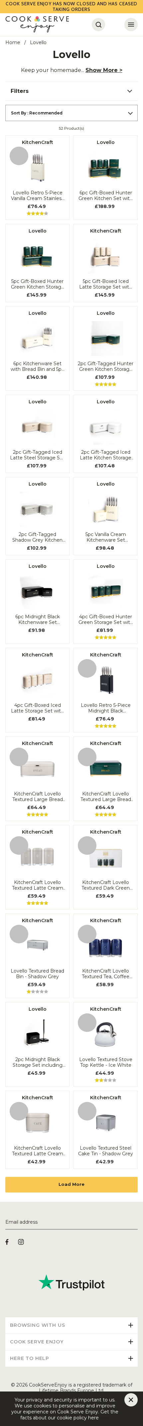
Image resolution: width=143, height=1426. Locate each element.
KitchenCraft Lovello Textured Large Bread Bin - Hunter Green (105, 796)
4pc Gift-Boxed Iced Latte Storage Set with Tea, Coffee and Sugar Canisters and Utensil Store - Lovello (37, 708)
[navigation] (71, 91)
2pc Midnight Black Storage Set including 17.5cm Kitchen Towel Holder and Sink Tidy (38, 1062)
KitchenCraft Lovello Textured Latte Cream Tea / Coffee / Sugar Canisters (37, 885)
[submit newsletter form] (135, 1222)
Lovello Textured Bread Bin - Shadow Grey (37, 974)
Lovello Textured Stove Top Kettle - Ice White (105, 1062)
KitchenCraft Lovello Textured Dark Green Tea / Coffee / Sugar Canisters (105, 885)
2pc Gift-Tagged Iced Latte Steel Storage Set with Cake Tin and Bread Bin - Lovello (37, 455)
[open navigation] (131, 24)
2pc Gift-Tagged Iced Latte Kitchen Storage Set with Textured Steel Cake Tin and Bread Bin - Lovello (105, 455)
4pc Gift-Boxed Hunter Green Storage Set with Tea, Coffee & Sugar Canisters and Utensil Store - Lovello (105, 619)
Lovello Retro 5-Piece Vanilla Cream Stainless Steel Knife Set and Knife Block (37, 195)
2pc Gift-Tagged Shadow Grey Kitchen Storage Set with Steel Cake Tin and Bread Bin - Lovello (38, 537)
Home (12, 42)
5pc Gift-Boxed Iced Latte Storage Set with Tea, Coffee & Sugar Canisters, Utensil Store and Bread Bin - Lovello (106, 284)
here (104, 1418)
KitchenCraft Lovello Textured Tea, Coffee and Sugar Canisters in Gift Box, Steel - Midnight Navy (105, 974)
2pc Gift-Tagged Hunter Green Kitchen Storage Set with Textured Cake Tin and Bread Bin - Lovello (105, 366)
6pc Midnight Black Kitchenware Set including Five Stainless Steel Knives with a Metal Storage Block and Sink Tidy (37, 619)
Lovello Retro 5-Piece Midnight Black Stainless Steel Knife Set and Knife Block (106, 708)
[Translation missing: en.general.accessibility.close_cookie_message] (131, 1399)
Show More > (103, 70)
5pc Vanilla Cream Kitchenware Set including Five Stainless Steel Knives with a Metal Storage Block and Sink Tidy (105, 537)
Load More (71, 1184)
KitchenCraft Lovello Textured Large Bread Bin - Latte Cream (37, 796)
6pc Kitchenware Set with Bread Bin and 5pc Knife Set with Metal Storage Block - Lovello (37, 366)
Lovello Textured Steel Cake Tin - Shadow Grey (105, 1151)
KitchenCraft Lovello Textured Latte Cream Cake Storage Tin (37, 1151)
